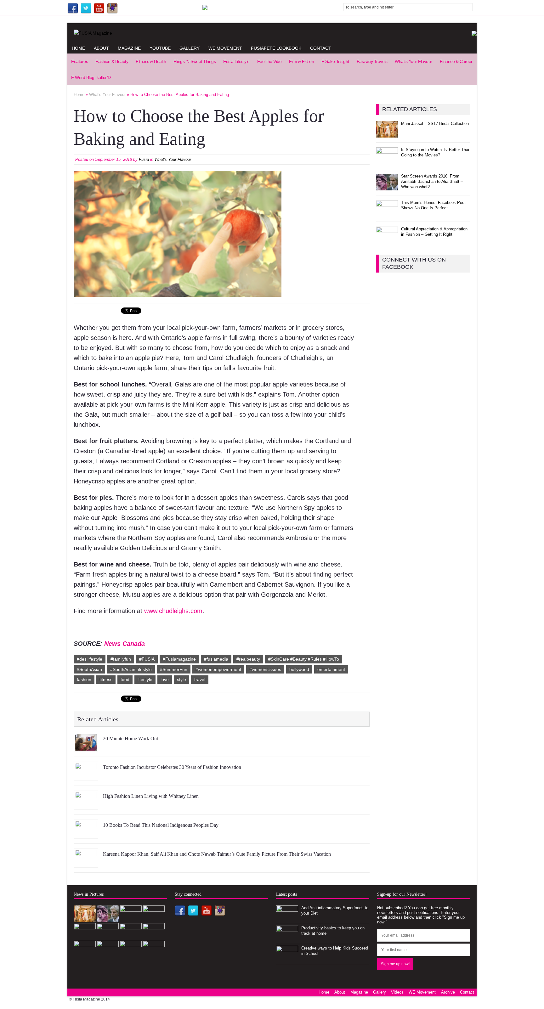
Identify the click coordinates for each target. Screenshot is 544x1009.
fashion (84, 679)
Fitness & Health (151, 61)
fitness (105, 679)
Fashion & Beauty (111, 61)
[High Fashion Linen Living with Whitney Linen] (86, 805)
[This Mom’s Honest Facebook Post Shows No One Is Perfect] (387, 213)
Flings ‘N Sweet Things (194, 61)
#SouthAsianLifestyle (131, 669)
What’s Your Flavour (413, 61)
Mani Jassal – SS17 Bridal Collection (435, 123)
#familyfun (120, 659)
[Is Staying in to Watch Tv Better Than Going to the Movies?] (387, 160)
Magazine (129, 48)
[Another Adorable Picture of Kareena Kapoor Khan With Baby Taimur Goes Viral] (85, 954)
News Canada (124, 643)
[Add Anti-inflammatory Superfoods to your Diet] (287, 918)
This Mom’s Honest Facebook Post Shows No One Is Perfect (433, 205)
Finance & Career (456, 61)
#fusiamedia (216, 659)
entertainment (331, 669)
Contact (320, 48)
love (165, 679)
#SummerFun (173, 669)
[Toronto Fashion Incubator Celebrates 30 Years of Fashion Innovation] (86, 776)
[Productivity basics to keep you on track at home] (287, 939)
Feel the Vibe (269, 61)
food (125, 679)
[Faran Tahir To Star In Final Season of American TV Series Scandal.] (131, 918)
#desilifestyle (89, 659)
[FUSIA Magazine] (272, 33)
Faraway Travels (372, 61)
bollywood (299, 669)
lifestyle (145, 679)
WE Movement (225, 48)
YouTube (160, 48)
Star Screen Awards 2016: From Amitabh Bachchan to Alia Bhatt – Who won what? (432, 181)
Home (78, 48)
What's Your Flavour (173, 159)
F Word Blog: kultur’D (91, 77)
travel (199, 679)
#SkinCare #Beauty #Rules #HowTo (303, 659)
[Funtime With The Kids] (154, 954)
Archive (448, 992)
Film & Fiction (301, 61)
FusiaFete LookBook (276, 48)
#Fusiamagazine (179, 659)
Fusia (144, 159)
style (181, 679)
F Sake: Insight (335, 61)
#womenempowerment (218, 669)
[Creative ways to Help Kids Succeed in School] (287, 959)
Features (79, 61)
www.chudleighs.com (173, 610)
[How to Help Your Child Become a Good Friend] (131, 936)
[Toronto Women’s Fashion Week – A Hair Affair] (154, 936)
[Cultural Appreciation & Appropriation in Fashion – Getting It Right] (387, 239)
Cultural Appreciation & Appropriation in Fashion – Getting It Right (434, 232)
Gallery (189, 48)
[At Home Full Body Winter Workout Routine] (108, 954)
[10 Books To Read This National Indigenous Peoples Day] (86, 834)
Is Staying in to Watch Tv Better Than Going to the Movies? (435, 152)
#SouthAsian (89, 669)
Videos (397, 992)
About (101, 48)
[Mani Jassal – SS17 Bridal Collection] (387, 134)
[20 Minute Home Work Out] (86, 747)
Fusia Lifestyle (236, 61)
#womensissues (265, 669)
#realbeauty (248, 659)
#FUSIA (147, 659)
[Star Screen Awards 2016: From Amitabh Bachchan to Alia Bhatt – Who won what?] (387, 186)
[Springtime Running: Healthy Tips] (131, 954)
